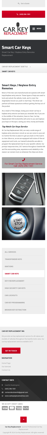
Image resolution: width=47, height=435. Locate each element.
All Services (10, 252)
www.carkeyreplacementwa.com (17, 396)
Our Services (6, 367)
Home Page (6, 363)
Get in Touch (11, 351)
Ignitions (9, 266)
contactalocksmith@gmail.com (16, 392)
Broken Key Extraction (15, 310)
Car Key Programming (15, 303)
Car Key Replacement (13, 427)
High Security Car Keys (15, 288)
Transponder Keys (13, 259)
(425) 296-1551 (10, 389)
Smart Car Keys (12, 274)
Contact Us (6, 370)
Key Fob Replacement (14, 281)
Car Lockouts (11, 295)
